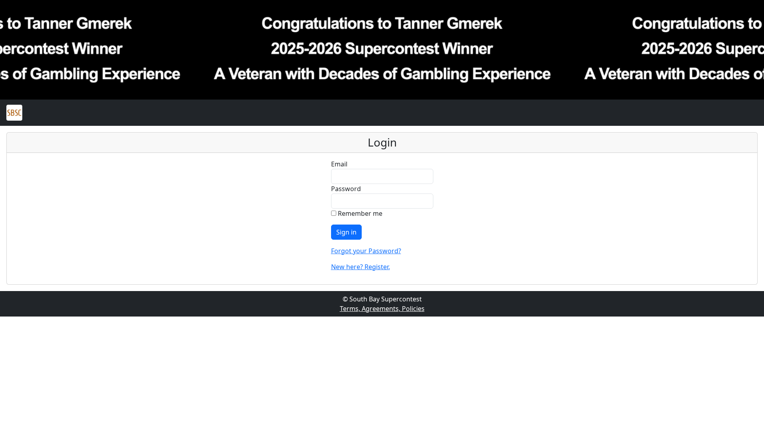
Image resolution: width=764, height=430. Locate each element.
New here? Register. (360, 266)
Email (339, 164)
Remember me (359, 213)
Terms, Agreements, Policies (382, 308)
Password (346, 188)
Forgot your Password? (366, 250)
